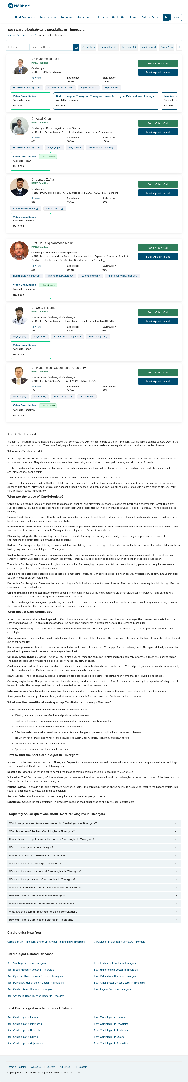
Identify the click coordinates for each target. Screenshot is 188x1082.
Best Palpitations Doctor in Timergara (115, 976)
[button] (166, 17)
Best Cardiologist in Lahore (22, 1017)
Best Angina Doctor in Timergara (112, 989)
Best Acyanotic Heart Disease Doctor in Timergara (35, 996)
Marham (12, 35)
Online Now (167, 47)
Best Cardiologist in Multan (22, 1037)
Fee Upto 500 (129, 47)
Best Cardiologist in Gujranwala (25, 1043)
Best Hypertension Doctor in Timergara (116, 969)
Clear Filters (88, 47)
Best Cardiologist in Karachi (110, 1017)
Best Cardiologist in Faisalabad (25, 1030)
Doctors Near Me (108, 47)
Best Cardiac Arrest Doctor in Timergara (30, 989)
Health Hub (119, 17)
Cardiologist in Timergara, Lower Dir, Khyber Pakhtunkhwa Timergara (46, 941)
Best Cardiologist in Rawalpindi (111, 1024)
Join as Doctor (151, 17)
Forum (134, 17)
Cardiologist (27, 35)
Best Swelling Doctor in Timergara (26, 963)
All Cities (65, 1067)
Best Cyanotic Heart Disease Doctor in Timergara (35, 976)
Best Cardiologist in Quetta (109, 1037)
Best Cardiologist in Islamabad (24, 1024)
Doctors (50, 1067)
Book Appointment (158, 72)
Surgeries (66, 17)
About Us (36, 1067)
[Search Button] (76, 47)
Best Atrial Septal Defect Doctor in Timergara (119, 982)
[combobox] (17, 47)
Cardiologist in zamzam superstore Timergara (119, 941)
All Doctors (81, 1067)
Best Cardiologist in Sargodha (111, 1043)
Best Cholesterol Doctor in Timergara (115, 963)
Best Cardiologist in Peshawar (111, 1030)
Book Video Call (158, 63)
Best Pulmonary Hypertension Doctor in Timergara (35, 982)
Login (176, 17)
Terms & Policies (17, 1067)
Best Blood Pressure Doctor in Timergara (30, 969)
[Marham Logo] (19, 7)
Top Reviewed (148, 47)
